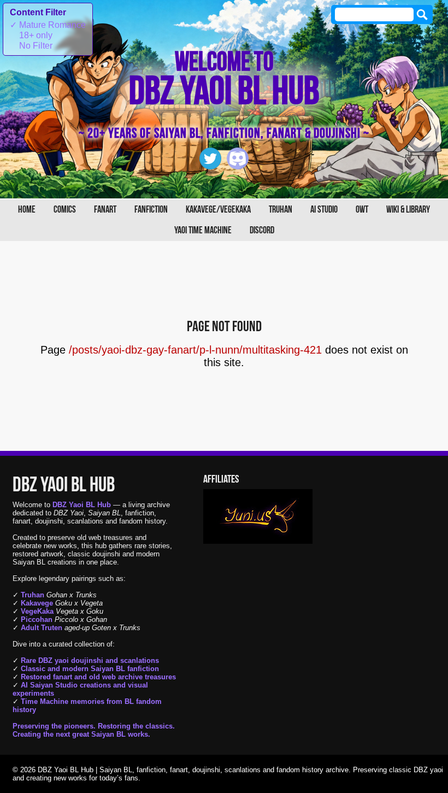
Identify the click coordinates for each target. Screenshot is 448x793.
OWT (362, 209)
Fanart (105, 209)
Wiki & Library (408, 209)
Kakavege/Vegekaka (218, 209)
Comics (65, 209)
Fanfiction (151, 209)
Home (27, 209)
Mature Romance (48, 25)
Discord (262, 230)
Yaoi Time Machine (203, 230)
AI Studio (324, 209)
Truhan (280, 209)
